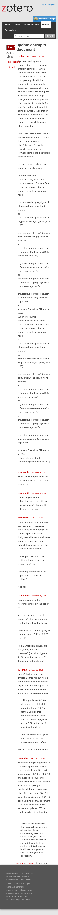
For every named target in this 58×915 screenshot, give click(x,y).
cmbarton (23, 56)
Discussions (14, 61)
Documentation (31, 24)
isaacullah (23, 758)
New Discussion (11, 47)
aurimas (22, 669)
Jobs (21, 880)
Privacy (25, 876)
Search (11, 67)
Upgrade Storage (47, 19)
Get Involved (10, 30)
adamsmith (24, 472)
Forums (45, 24)
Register (52, 5)
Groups (17, 24)
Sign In (20, 863)
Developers (26, 873)
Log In (43, 5)
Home (7, 24)
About (28, 880)
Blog (8, 873)
